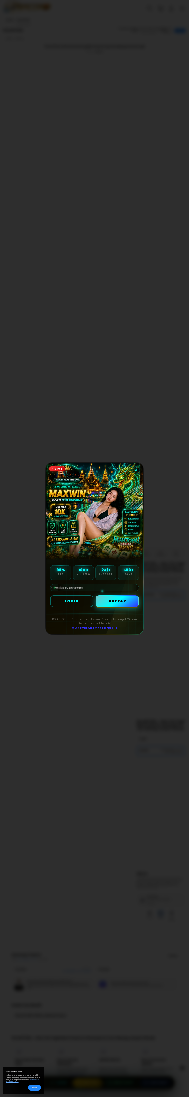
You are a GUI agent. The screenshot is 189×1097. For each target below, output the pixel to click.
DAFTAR (117, 601)
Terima (34, 1087)
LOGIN (72, 601)
